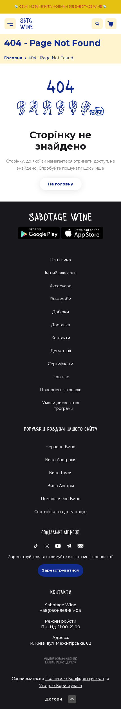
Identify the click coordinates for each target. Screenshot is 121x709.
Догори (53, 699)
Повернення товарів (60, 389)
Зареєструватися (60, 570)
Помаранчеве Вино (60, 498)
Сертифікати (60, 363)
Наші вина (60, 259)
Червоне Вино (60, 446)
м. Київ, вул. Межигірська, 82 (60, 643)
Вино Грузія (60, 472)
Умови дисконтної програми (60, 405)
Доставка (60, 324)
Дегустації (60, 350)
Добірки (60, 311)
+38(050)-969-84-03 (60, 610)
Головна (13, 57)
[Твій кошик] (110, 23)
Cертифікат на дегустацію (60, 511)
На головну (60, 184)
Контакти (60, 337)
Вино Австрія (60, 485)
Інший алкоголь (60, 272)
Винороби (60, 298)
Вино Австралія (60, 459)
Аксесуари (60, 285)
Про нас (60, 376)
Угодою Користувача (60, 685)
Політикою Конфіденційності (74, 678)
